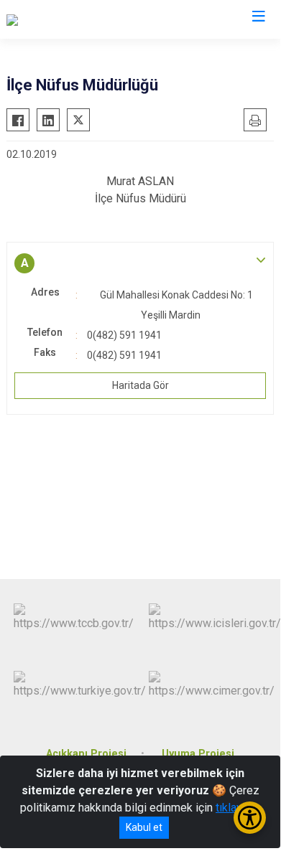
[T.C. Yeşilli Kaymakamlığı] (67, 19)
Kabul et (144, 827)
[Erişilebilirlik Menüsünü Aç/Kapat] (250, 817)
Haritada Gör (140, 385)
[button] (140, 263)
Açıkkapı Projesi (86, 754)
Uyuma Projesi (198, 754)
